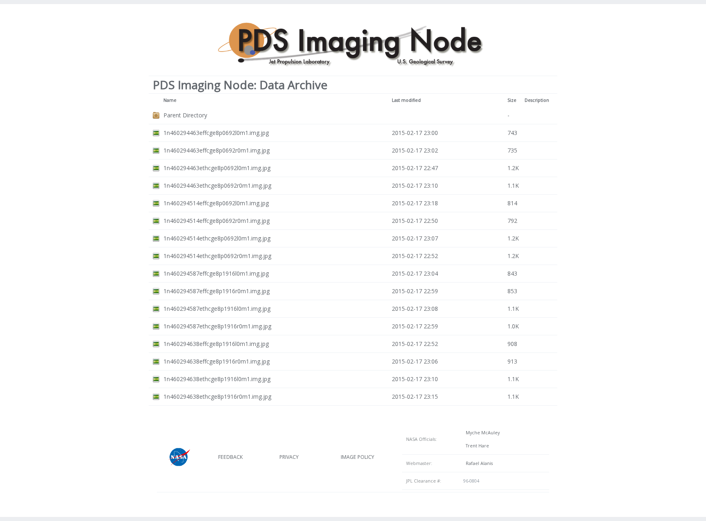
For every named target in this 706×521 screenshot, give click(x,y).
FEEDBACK (230, 457)
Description (537, 100)
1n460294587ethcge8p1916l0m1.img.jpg (216, 308)
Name (169, 100)
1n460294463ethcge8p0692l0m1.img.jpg (216, 168)
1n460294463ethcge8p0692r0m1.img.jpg (217, 185)
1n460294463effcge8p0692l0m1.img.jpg (216, 133)
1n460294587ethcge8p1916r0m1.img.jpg (217, 326)
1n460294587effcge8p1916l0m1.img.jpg (216, 273)
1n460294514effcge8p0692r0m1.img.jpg (216, 221)
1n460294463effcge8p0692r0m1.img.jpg (216, 150)
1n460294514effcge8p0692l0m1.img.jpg (216, 203)
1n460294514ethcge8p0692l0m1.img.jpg (216, 238)
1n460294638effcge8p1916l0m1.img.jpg (216, 344)
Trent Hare (476, 446)
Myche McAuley (481, 433)
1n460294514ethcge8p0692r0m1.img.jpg (217, 256)
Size (511, 100)
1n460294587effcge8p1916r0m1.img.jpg (216, 291)
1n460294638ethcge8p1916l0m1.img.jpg (216, 379)
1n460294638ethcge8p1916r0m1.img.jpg (217, 396)
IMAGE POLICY (357, 457)
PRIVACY (289, 457)
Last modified (406, 100)
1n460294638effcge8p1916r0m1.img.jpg (216, 361)
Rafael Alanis (478, 463)
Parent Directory (185, 115)
